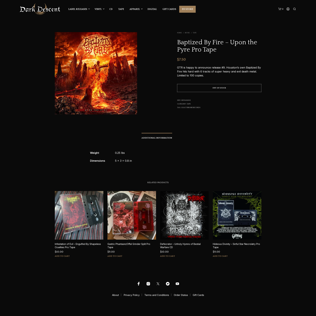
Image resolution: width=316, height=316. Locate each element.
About (115, 295)
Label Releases (77, 9)
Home (179, 33)
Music (187, 33)
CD (111, 9)
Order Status (181, 295)
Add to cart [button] (62, 256)
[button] (280, 9)
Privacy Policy (132, 295)
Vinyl (98, 9)
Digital (152, 9)
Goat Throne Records (190, 108)
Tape (121, 9)
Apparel (135, 9)
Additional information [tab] (157, 138)
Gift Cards (169, 9)
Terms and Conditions (156, 295)
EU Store (187, 9)
